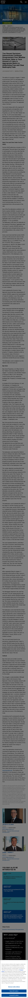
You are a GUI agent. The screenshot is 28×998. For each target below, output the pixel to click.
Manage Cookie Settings (14, 986)
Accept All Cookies (14, 995)
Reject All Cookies (14, 991)
